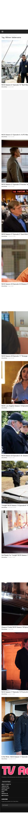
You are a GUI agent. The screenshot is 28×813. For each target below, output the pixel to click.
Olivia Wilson (4, 86)
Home (2, 35)
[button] (2, 32)
